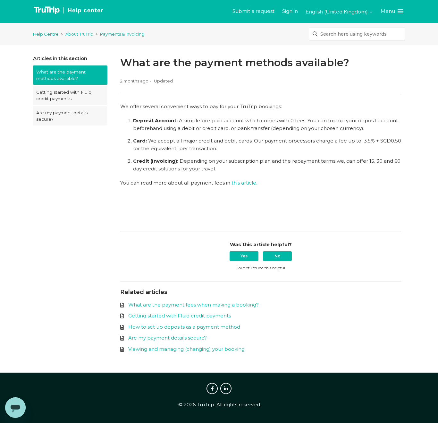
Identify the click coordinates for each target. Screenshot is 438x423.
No (277, 256)
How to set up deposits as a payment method (184, 327)
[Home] (68, 11)
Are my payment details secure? (62, 116)
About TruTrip (79, 34)
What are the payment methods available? (61, 75)
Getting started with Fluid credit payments (63, 95)
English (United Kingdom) (337, 11)
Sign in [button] (290, 11)
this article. (244, 183)
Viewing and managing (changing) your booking (186, 349)
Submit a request (253, 11)
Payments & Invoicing (122, 34)
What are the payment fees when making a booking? (193, 305)
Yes (244, 256)
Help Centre (46, 34)
